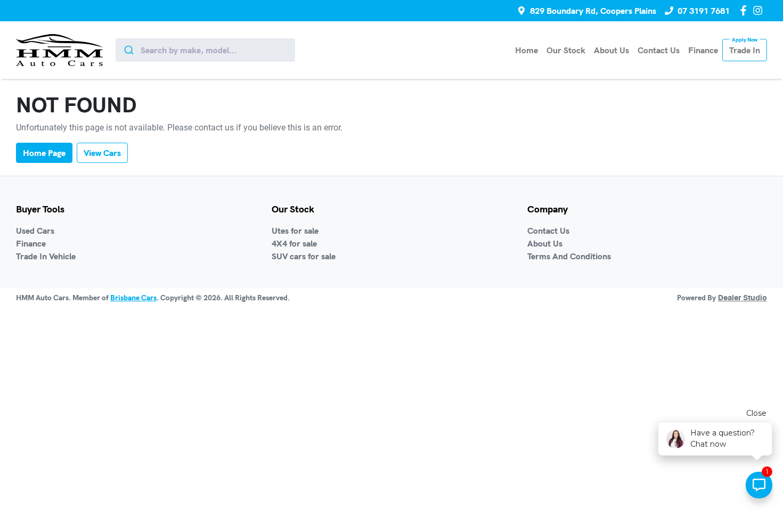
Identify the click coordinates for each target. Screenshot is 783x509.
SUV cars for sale (304, 256)
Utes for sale (295, 230)
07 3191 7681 (704, 10)
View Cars (102, 152)
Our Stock (566, 50)
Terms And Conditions (569, 256)
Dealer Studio (742, 298)
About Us (611, 50)
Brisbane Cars (133, 297)
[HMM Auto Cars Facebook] (745, 10)
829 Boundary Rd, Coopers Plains (593, 10)
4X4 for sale (294, 243)
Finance (703, 50)
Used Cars (35, 230)
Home (526, 50)
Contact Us (659, 50)
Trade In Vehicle (46, 256)
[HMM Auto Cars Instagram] (760, 10)
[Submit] (128, 50)
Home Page (44, 152)
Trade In (744, 50)
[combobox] (205, 50)
